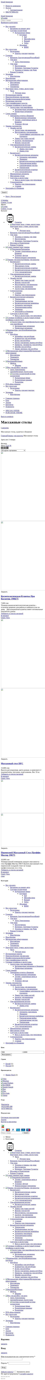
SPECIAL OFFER (12, 411)
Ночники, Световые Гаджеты (26, 68)
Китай (8, 1064)
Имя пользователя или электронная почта (18, 1357)
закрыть (4, 1344)
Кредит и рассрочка (8, 1122)
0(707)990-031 (6, 1109)
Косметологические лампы (25, 147)
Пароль (4, 1363)
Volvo (26, 43)
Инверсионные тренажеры (25, 118)
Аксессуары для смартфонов (21, 107)
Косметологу (15, 153)
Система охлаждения (18, 31)
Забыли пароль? (7, 1372)
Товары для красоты (13, 126)
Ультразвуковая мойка (28, 163)
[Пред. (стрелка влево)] (2, 1378)
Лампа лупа (24, 151)
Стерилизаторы (16, 182)
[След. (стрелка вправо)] (4, 1378)
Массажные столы (17, 176)
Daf (25, 37)
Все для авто (10, 26)
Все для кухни (11, 49)
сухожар (18, 186)
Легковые (23, 45)
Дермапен (23, 159)
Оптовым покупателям (10, 1117)
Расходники (15, 51)
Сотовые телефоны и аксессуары (19, 105)
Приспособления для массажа (17, 97)
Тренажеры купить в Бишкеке (22, 116)
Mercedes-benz (29, 39)
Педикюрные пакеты (14, 95)
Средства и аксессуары (19, 178)
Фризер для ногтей (22, 143)
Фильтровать (6, 1054)
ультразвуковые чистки (28, 165)
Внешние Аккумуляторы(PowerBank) (25, 58)
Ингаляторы (15, 82)
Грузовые (23, 35)
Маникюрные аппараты (19, 174)
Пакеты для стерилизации (25, 184)
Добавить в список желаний (12, 614)
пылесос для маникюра (24, 141)
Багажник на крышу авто (20, 29)
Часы (12, 91)
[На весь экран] (6, 1376)
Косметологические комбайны (31, 161)
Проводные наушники (23, 111)
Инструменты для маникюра (26, 132)
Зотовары (9, 74)
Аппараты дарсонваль (28, 157)
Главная (4, 436)
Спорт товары (11, 114)
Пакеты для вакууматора (24, 53)
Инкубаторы (15, 76)
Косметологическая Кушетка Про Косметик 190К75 (18, 597)
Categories (5, 428)
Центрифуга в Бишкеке (15, 188)
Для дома (13, 64)
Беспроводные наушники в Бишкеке (29, 109)
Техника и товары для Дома (26, 70)
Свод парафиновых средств (16, 103)
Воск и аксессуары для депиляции (28, 180)
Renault (27, 41)
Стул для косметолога (23, 172)
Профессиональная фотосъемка (18, 99)
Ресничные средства (14, 101)
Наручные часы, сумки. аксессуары (19, 89)
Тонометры (14, 87)
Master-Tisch (10, 1075)
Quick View (5, 618)
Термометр (14, 85)
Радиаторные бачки (22, 33)
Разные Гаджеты (16, 72)
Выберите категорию (9, 23)
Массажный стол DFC (12, 763)
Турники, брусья (21, 124)
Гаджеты (9, 55)
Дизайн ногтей (16, 128)
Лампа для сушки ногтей (24, 138)
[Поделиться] (4, 1376)
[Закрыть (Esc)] (2, 1376)
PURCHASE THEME (14, 413)
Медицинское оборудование (17, 80)
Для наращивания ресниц (20, 145)
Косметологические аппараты (26, 155)
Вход (3, 1367)
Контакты (5, 1104)
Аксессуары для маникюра (25, 130)
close (3, 876)
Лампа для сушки (26, 149)
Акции (3, 1120)
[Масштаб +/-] (9, 1376)
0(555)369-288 (6, 1106)
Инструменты (20, 66)
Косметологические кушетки (26, 170)
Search (4, 192)
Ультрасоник (24, 167)
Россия (8, 1066)
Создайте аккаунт (26, 1374)
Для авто (13, 60)
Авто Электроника (22, 62)
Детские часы (20, 93)
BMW (26, 47)
